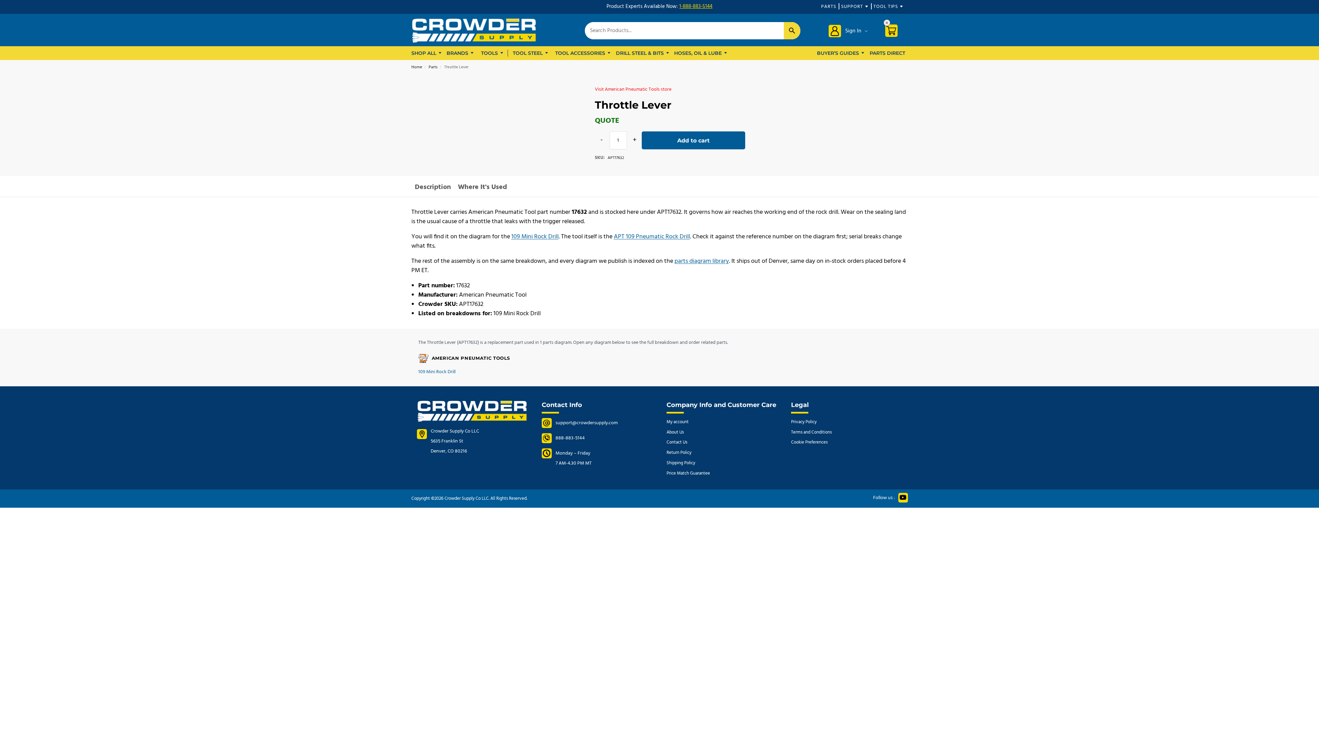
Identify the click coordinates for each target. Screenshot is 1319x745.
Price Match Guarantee (688, 473)
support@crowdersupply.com (587, 423)
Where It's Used (482, 187)
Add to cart (693, 140)
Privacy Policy (804, 422)
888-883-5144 (570, 438)
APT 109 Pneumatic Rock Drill (652, 237)
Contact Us (677, 442)
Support (852, 7)
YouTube (903, 498)
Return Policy (679, 452)
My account (678, 422)
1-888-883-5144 (695, 6)
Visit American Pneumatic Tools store (633, 89)
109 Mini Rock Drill (535, 237)
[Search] (792, 30)
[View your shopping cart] (894, 32)
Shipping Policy (681, 463)
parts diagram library (702, 261)
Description (433, 187)
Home (416, 67)
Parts (828, 7)
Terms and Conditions (811, 432)
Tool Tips (885, 7)
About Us (675, 432)
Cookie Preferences (809, 442)
